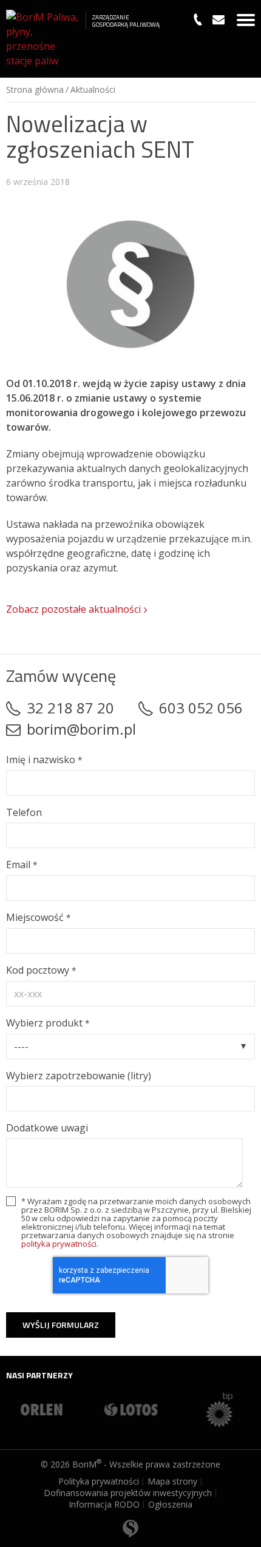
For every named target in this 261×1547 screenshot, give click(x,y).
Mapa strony (172, 1481)
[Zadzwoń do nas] (198, 19)
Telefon (24, 812)
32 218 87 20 (70, 708)
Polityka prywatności (98, 1481)
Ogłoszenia (170, 1504)
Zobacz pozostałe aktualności (73, 609)
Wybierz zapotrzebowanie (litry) (78, 1075)
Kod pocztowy (41, 970)
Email (21, 864)
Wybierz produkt (47, 1023)
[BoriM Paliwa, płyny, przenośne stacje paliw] (42, 39)
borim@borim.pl (81, 729)
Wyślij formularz (60, 1324)
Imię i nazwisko (44, 759)
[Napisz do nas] (218, 19)
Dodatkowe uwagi (47, 1127)
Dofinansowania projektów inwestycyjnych (128, 1493)
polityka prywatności (59, 1243)
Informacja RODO (104, 1504)
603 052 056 (201, 708)
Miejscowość (38, 917)
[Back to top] (130, 1520)
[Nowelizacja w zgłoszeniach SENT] (130, 284)
